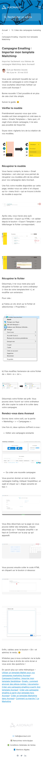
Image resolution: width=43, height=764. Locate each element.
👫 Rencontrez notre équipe (21, 741)
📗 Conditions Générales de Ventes (21, 745)
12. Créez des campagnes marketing (26, 30)
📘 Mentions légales (21, 750)
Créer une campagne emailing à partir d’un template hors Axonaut (20, 693)
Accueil (5, 30)
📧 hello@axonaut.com (21, 736)
